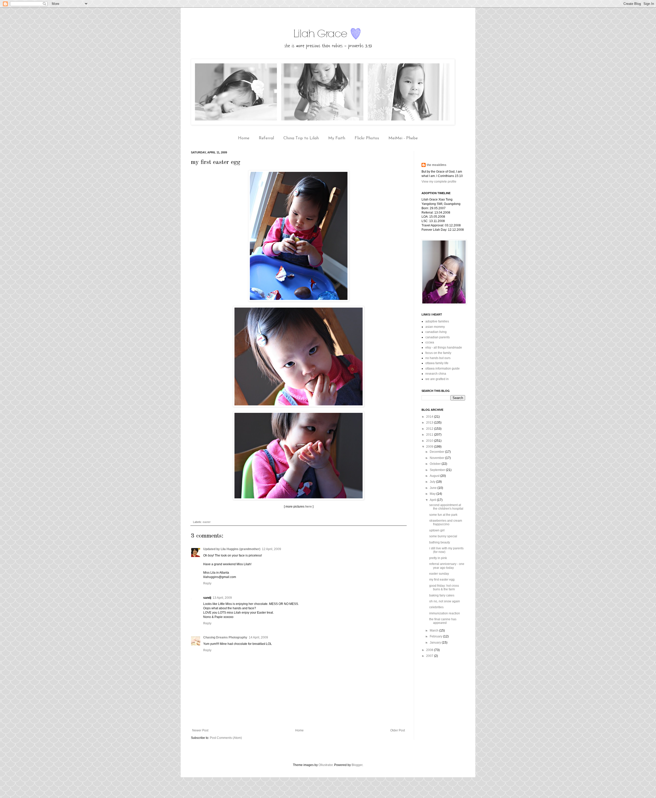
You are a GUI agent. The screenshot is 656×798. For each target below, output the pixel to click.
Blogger (357, 765)
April (433, 500)
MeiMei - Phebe (403, 138)
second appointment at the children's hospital (446, 506)
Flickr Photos (367, 138)
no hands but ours (437, 358)
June (433, 488)
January (436, 642)
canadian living (436, 332)
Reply (207, 583)
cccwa (429, 342)
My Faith (336, 138)
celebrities (436, 607)
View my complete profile (439, 181)
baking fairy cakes (441, 595)
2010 (430, 441)
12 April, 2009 (271, 549)
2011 (430, 434)
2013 (430, 422)
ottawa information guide (442, 368)
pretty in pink (438, 558)
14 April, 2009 (258, 637)
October (436, 464)
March (434, 630)
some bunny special (443, 536)
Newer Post (200, 730)
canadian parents (437, 337)
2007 (430, 656)
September (438, 470)
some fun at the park (443, 515)
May (433, 494)
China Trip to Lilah (301, 138)
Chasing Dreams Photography (225, 637)
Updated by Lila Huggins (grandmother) (231, 549)
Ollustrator (326, 765)
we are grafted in (437, 379)
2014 (430, 416)
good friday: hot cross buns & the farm (444, 587)
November (437, 458)
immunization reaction (444, 613)
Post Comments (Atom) (226, 738)
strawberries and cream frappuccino (445, 522)
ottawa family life (436, 363)
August (435, 476)
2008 (430, 650)
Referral (266, 138)
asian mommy (435, 327)
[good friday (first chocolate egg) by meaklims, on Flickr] (298, 300)
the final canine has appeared (442, 621)
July (433, 482)
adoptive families (437, 321)
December (437, 452)
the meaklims (436, 165)
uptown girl (437, 530)
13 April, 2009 (222, 598)
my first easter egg (442, 579)
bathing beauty (439, 542)
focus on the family (438, 353)
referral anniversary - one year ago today (446, 565)
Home (243, 138)
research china (435, 373)
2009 (430, 446)
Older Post (397, 730)
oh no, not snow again (444, 601)
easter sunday (439, 573)
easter (207, 521)
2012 (430, 428)
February (436, 636)
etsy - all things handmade (443, 347)
